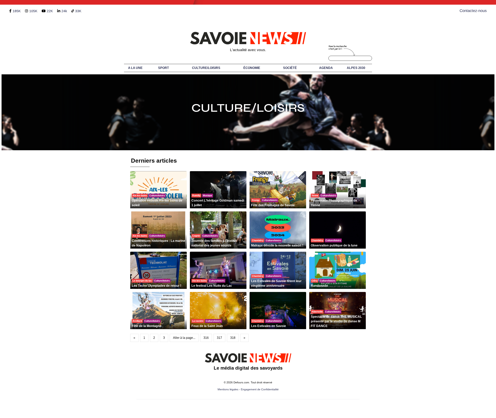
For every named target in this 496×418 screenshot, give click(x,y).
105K (33, 11)
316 (206, 337)
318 (232, 337)
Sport (163, 68)
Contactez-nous (473, 11)
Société (290, 68)
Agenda (326, 68)
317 (219, 337)
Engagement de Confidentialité (260, 389)
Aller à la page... (184, 337)
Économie (251, 68)
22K (50, 11)
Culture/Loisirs (206, 68)
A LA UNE (135, 68)
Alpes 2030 (356, 68)
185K (17, 11)
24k (64, 11)
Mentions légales (228, 389)
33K (78, 11)
